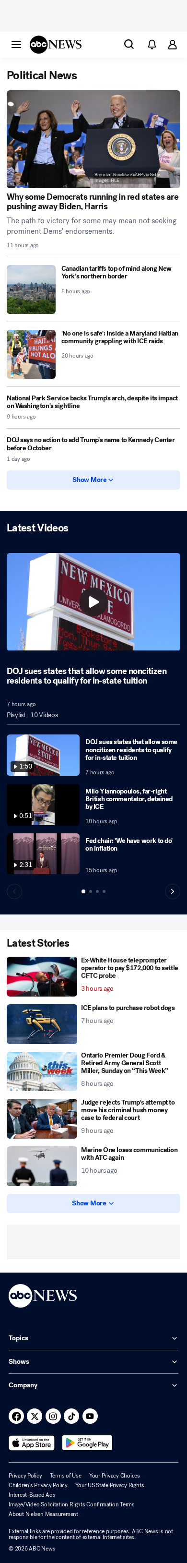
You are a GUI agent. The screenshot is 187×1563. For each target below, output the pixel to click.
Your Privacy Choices (114, 1476)
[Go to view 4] (104, 891)
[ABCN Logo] (56, 45)
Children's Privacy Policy (38, 1485)
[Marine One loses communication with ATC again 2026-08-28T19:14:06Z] (42, 1166)
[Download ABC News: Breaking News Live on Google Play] (87, 1443)
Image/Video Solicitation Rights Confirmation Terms (72, 1504)
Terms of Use (66, 1476)
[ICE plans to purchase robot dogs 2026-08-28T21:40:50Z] (42, 1024)
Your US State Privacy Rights (109, 1485)
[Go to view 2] (90, 891)
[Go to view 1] (83, 891)
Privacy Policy (25, 1476)
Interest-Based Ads (32, 1495)
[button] (16, 44)
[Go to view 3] (97, 891)
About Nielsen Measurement (43, 1514)
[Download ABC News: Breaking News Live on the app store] (32, 1443)
